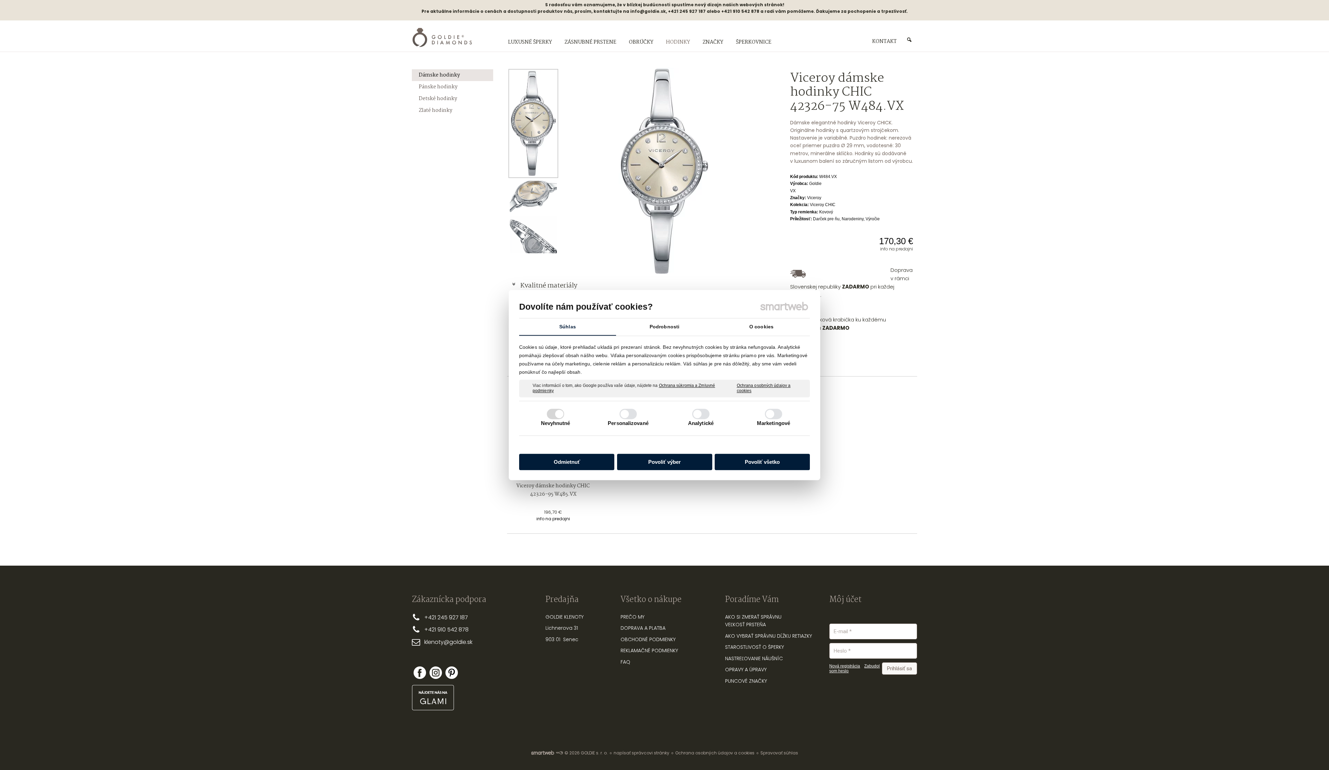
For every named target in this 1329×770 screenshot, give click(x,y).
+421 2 (432, 617)
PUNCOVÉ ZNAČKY (746, 681)
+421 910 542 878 (446, 630)
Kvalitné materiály (549, 286)
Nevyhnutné (555, 423)
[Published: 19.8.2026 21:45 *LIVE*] (559, 753)
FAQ (625, 661)
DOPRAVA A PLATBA (643, 628)
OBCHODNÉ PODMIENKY (648, 639)
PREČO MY (632, 616)
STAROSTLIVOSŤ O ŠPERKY (754, 647)
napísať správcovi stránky (641, 753)
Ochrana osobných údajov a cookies (764, 388)
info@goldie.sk (648, 11)
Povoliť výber (664, 462)
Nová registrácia (844, 666)
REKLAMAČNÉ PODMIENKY (649, 650)
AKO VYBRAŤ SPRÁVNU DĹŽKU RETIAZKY (768, 635)
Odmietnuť (567, 462)
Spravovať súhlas (779, 753)
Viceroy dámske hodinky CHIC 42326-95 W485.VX (553, 490)
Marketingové (773, 423)
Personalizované (628, 423)
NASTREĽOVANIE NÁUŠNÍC (754, 658)
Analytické (701, 423)
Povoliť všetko (762, 462)
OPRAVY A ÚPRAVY (746, 669)
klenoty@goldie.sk (448, 642)
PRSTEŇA (756, 624)
